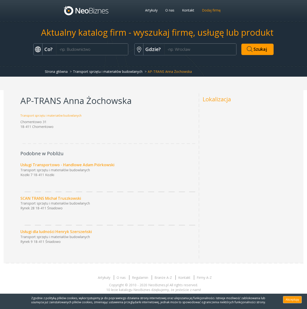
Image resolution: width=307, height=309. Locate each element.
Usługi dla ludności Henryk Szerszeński (56, 231)
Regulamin (140, 277)
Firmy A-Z (204, 277)
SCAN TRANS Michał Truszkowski (50, 198)
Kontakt (188, 10)
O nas (169, 10)
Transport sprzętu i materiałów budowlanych (107, 71)
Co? (48, 49)
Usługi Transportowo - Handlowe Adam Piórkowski (67, 164)
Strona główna (56, 71)
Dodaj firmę (211, 10)
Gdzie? (153, 49)
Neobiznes (86, 10)
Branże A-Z (163, 277)
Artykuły (151, 10)
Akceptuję (292, 300)
